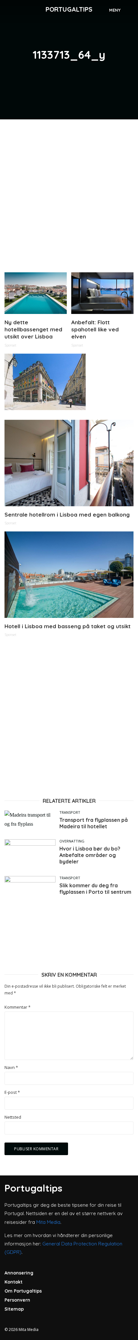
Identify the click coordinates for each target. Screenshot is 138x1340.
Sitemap (14, 1309)
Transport (69, 812)
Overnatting (71, 841)
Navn (11, 1067)
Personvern (17, 1300)
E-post (12, 1092)
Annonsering (18, 1273)
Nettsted (12, 1117)
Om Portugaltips (23, 1291)
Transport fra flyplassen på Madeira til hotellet (93, 823)
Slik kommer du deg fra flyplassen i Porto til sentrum (95, 888)
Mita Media (48, 1222)
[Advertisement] (69, 193)
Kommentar (17, 1007)
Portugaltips (69, 9)
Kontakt (13, 1282)
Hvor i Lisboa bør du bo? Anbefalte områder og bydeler (89, 855)
